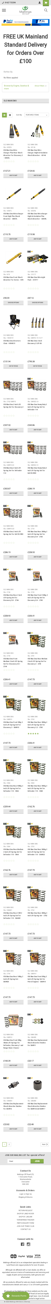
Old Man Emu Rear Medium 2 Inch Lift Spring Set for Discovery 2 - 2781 (37, 661)
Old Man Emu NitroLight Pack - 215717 (36, 278)
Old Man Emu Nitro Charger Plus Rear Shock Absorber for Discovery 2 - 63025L (13, 154)
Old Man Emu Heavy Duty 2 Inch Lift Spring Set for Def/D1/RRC (37, 470)
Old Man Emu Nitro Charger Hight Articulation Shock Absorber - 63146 (37, 152)
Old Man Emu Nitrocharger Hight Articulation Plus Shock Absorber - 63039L (37, 216)
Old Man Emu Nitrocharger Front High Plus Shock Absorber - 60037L (13, 216)
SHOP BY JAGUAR (25, 1217)
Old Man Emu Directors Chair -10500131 (12, 342)
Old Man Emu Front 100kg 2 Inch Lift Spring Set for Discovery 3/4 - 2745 (38, 597)
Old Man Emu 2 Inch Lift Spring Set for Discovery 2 (13, 406)
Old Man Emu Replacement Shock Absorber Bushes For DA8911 (37, 1042)
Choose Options (13, 302)
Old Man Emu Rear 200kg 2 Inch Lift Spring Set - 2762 (37, 914)
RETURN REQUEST (26, 1210)
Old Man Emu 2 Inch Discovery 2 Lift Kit (35, 342)
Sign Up (29, 1194)
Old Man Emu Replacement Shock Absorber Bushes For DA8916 (13, 1106)
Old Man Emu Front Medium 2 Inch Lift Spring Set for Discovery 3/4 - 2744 (12, 662)
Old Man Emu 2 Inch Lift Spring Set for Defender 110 (12, 470)
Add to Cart (13, 175)
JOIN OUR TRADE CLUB (25, 1226)
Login (21, 1194)
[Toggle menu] (4, 10)
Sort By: (19, 115)
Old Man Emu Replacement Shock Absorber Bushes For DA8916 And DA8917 (37, 1106)
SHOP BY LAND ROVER (25, 1214)
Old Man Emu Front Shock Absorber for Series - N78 (13, 278)
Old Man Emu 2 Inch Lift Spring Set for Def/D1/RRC (13, 533)
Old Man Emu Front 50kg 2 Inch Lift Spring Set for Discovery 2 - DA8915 (13, 724)
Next (44, 1144)
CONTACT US (25, 1229)
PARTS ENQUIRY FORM (25, 1223)
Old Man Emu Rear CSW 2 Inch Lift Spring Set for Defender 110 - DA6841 (12, 915)
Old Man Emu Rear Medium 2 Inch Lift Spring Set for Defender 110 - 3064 (13, 852)
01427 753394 (10, 2)
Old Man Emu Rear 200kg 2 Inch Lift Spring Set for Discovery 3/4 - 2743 (37, 534)
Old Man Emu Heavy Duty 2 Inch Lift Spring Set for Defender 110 (37, 407)
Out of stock (13, 366)
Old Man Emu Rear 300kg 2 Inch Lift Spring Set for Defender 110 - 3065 (37, 788)
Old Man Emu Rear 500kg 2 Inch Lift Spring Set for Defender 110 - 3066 (13, 788)
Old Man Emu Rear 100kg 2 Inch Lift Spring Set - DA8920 (13, 979)
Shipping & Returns (25, 1197)
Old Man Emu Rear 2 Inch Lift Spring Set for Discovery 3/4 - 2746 (12, 597)
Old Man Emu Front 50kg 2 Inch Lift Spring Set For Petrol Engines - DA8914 (37, 979)
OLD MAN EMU (8, 145)
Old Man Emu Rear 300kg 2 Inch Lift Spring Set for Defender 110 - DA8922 (37, 852)
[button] (25, 22)
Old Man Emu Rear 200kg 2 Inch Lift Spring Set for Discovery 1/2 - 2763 (37, 724)
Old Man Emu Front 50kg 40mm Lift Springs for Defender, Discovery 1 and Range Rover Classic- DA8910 (13, 1044)
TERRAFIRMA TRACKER (25, 1220)
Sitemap (27, 1302)
